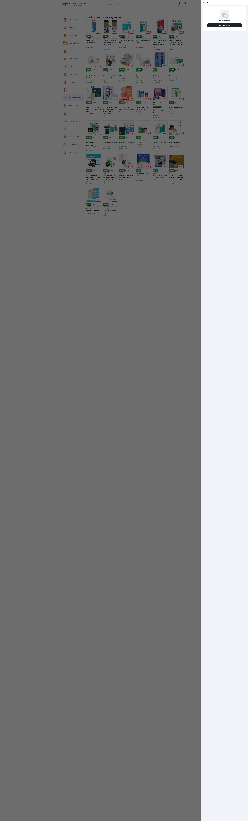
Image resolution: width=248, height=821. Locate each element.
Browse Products (224, 25)
